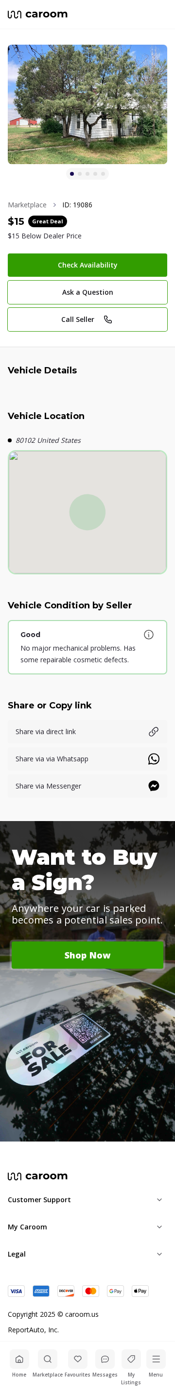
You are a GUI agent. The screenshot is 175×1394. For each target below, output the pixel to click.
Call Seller (77, 319)
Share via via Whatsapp (52, 758)
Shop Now (88, 955)
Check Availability (88, 264)
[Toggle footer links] (159, 1200)
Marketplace (27, 204)
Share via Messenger (48, 785)
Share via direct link (46, 731)
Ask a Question (87, 292)
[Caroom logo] (38, 14)
